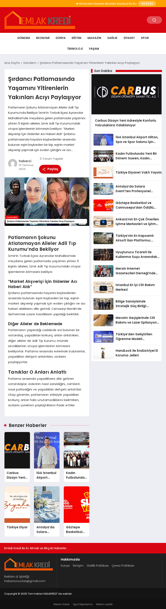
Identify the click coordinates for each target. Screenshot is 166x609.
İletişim (78, 565)
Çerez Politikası (123, 565)
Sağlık (112, 38)
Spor (145, 38)
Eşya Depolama (83, 604)
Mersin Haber (61, 604)
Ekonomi (43, 38)
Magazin (94, 38)
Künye (65, 565)
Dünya (61, 38)
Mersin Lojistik (104, 604)
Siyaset (129, 38)
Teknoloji (75, 49)
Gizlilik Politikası (98, 565)
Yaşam (94, 49)
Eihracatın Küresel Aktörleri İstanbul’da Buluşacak (105, 4)
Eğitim (76, 38)
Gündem (23, 38)
